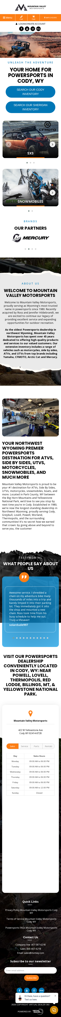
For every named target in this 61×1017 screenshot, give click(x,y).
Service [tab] (24, 746)
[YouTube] (27, 28)
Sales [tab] (12, 746)
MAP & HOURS (51, 18)
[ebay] (38, 28)
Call (21, 19)
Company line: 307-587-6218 (31, 944)
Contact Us (30, 937)
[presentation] (8, 144)
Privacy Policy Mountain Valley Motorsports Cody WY (31, 911)
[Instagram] (32, 28)
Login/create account (31, 24)
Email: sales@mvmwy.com (30, 952)
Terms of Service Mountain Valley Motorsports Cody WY (31, 920)
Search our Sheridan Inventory (30, 107)
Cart (33, 19)
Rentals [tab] (48, 746)
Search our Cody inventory (30, 92)
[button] (27, 162)
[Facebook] (21, 28)
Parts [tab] (36, 746)
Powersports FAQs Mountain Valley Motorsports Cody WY (31, 929)
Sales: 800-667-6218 (30, 948)
